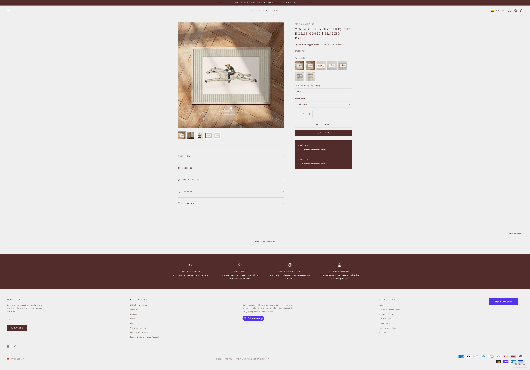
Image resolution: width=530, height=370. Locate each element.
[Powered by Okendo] (19, 234)
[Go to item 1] (182, 135)
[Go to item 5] (217, 135)
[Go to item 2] (191, 135)
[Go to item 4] (208, 135)
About (381, 305)
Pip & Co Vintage (304, 24)
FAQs (132, 318)
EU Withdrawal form (388, 318)
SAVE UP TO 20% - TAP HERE (265, 3)
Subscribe (17, 328)
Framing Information (139, 332)
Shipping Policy (386, 314)
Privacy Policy (385, 323)
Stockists (134, 309)
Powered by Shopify (258, 359)
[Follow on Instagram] (8, 346)
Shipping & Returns (138, 305)
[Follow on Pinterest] (15, 346)
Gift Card (134, 323)
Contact (133, 314)
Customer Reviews (138, 327)
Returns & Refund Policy (389, 309)
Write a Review (514, 233)
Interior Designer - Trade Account (144, 337)
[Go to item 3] (199, 135)
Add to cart (323, 125)
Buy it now (323, 133)
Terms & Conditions (387, 327)
